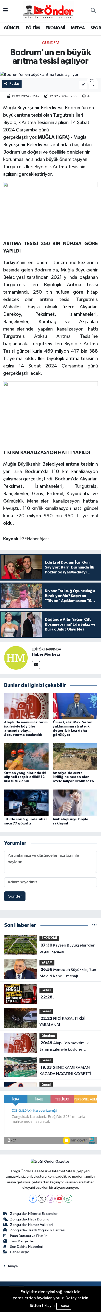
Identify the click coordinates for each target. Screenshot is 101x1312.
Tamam (64, 1306)
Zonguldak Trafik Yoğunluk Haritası (37, 1230)
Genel (46, 990)
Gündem (50, 43)
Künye (13, 1266)
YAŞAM (46, 962)
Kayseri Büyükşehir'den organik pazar (67, 948)
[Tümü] (94, 925)
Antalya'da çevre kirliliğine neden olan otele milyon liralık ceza (73, 777)
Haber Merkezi (46, 654)
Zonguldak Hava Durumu (29, 1219)
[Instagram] (51, 1199)
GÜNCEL (12, 28)
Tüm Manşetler (22, 1241)
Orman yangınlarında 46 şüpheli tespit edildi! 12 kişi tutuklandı (25, 777)
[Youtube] (59, 1199)
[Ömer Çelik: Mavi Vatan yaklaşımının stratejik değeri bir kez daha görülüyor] (75, 706)
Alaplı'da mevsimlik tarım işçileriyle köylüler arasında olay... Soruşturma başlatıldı (63, 1047)
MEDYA (78, 28)
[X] (42, 1199)
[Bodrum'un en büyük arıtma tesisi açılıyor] (50, 75)
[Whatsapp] (68, 1199)
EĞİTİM (33, 28)
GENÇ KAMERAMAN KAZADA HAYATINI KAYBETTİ (65, 1070)
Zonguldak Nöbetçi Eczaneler (34, 1214)
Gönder (15, 896)
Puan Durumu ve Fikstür (28, 1236)
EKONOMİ (55, 28)
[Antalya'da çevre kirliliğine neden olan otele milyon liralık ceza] (75, 756)
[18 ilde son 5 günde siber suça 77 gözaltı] (26, 803)
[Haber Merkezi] (16, 658)
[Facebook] (33, 1199)
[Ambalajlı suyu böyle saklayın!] (75, 803)
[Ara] (93, 11)
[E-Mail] (36, 665)
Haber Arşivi (19, 1252)
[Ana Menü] (5, 11)
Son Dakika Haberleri (26, 1247)
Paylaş (15, 83)
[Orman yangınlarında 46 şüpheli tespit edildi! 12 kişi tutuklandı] (26, 756)
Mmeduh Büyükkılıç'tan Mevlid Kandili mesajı (67, 972)
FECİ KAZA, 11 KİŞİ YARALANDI (62, 1021)
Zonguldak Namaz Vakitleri (31, 1225)
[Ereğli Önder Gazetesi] (48, 11)
